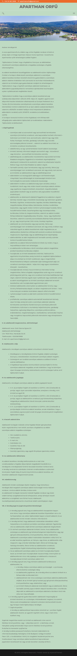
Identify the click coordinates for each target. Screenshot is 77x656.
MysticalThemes (56, 653)
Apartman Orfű (38, 6)
